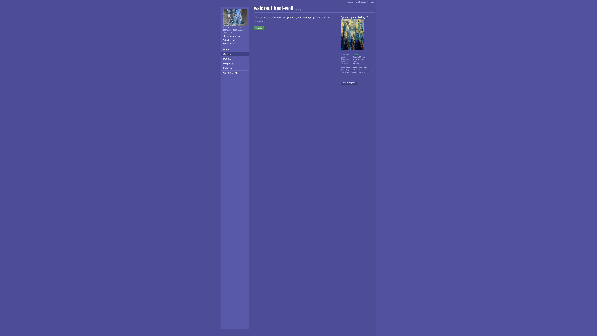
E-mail (272, 48)
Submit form (295, 89)
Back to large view (349, 83)
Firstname (282, 28)
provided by (356, 2)
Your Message (268, 55)
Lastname (270, 41)
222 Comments (238, 30)
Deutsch (370, 2)
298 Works (227, 30)
